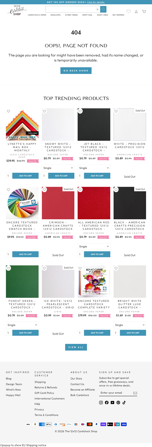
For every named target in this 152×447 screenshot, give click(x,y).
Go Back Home (76, 70)
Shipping (40, 382)
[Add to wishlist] (8, 111)
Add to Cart (25, 176)
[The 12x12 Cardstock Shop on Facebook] (107, 402)
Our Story (76, 378)
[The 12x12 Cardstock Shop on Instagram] (101, 402)
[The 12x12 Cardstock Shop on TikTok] (124, 402)
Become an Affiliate (83, 389)
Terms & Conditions (46, 415)
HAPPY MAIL (87, 15)
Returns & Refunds (46, 387)
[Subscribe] (135, 393)
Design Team (14, 384)
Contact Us (77, 384)
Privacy (39, 409)
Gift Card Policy (44, 393)
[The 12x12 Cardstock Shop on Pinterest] (118, 402)
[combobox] (76, 9)
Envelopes (56, 15)
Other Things (71, 15)
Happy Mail (13, 395)
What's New (102, 15)
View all (76, 347)
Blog (8, 378)
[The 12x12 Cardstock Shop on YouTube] (112, 402)
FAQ (37, 404)
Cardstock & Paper (37, 15)
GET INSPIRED (118, 15)
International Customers (50, 398)
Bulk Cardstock (80, 395)
